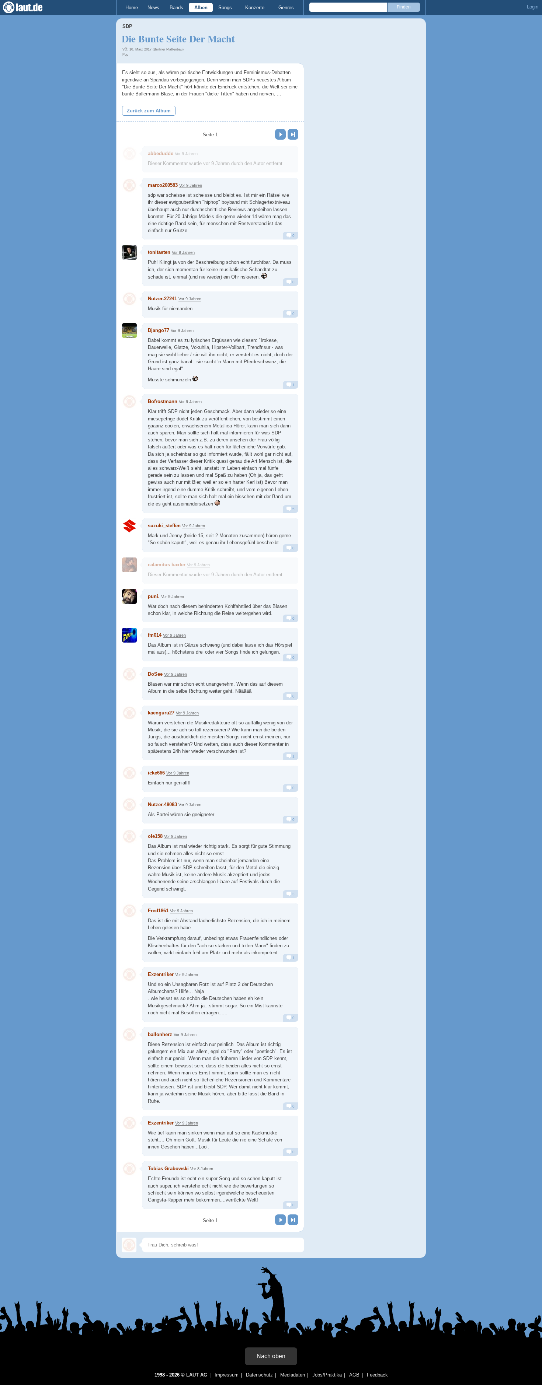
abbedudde (160, 153)
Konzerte (254, 7)
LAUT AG (196, 1375)
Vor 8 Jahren (201, 1169)
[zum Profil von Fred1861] (129, 910)
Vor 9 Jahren (186, 153)
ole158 (155, 836)
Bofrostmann (162, 401)
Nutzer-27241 (162, 298)
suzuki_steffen (164, 525)
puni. (154, 596)
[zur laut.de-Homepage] (29, 7)
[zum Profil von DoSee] (129, 674)
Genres (286, 7)
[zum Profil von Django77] (129, 330)
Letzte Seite (293, 134)
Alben (201, 7)
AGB (354, 1375)
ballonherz (160, 1034)
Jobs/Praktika (327, 1375)
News (153, 7)
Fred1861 (158, 910)
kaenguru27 (161, 713)
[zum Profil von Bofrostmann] (129, 401)
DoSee (155, 674)
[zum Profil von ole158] (129, 836)
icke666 (156, 773)
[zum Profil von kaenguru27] (129, 713)
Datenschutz (259, 1375)
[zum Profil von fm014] (129, 635)
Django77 (158, 330)
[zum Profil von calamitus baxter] (129, 564)
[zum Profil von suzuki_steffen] (129, 525)
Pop (125, 54)
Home (131, 7)
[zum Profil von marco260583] (129, 185)
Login (532, 7)
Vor (280, 134)
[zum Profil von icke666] (129, 773)
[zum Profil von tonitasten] (129, 252)
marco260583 (163, 185)
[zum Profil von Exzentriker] (129, 974)
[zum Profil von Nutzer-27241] (129, 298)
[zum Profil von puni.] (129, 596)
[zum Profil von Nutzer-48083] (129, 804)
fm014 (154, 635)
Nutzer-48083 (162, 804)
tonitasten (159, 252)
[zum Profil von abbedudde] (129, 153)
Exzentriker (161, 974)
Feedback (377, 1375)
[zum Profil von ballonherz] (129, 1034)
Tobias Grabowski (168, 1168)
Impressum (227, 1375)
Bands (176, 7)
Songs (225, 7)
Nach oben (271, 1356)
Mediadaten (292, 1375)
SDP (127, 26)
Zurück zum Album (149, 110)
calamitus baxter (166, 564)
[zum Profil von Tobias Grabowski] (129, 1168)
